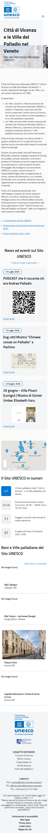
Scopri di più (9, 318)
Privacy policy (25, 823)
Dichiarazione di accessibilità (25, 816)
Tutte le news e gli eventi (24, 262)
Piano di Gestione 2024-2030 (16, 233)
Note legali (25, 819)
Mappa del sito (25, 829)
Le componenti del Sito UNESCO (17, 220)
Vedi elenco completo (35, 563)
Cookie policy (25, 826)
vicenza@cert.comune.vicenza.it (26, 782)
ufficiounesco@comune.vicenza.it (26, 785)
